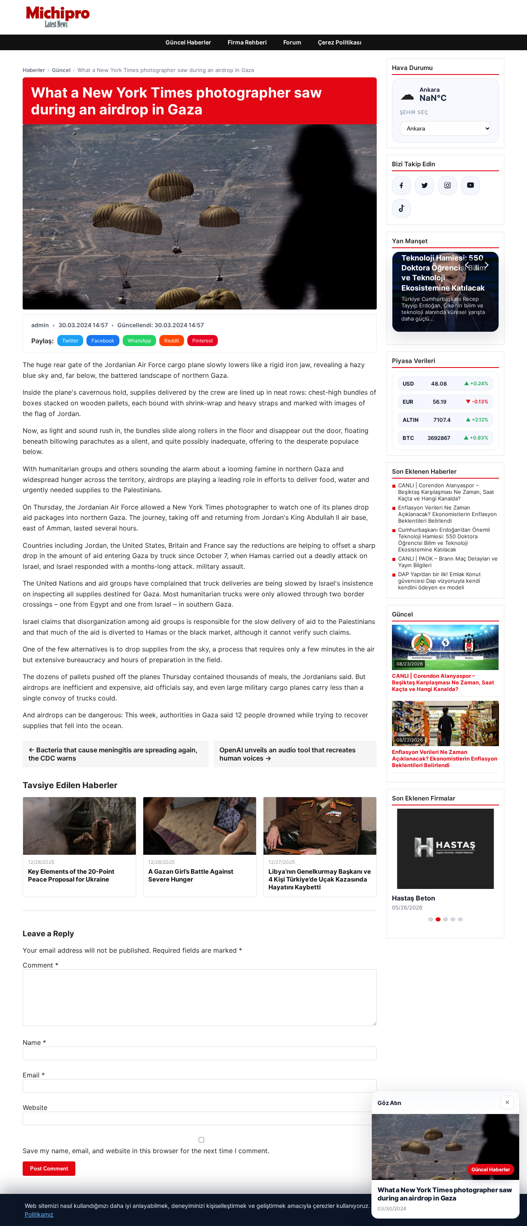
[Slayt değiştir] (430, 919)
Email (34, 1075)
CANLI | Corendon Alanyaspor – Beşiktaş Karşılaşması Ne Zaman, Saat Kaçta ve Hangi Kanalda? (446, 492)
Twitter (70, 340)
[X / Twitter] (424, 185)
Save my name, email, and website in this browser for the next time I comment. (146, 1151)
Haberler (34, 70)
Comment (40, 965)
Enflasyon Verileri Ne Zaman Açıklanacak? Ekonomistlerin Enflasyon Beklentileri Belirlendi (447, 514)
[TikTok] (401, 208)
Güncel (61, 70)
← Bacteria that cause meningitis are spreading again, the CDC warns (113, 754)
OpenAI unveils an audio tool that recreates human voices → (287, 754)
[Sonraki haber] (485, 265)
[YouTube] (470, 185)
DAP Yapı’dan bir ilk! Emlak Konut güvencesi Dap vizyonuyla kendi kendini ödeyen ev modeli (439, 581)
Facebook (102, 340)
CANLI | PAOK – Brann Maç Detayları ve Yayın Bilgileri (448, 561)
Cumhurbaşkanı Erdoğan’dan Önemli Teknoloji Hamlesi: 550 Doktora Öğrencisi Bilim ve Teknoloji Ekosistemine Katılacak (444, 539)
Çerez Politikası (339, 42)
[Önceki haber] (468, 265)
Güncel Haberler (188, 42)
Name (34, 1042)
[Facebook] (401, 185)
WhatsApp (139, 340)
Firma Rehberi (247, 42)
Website (35, 1107)
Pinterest (202, 340)
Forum (292, 42)
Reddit (171, 340)
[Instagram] (447, 185)
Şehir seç (414, 112)
